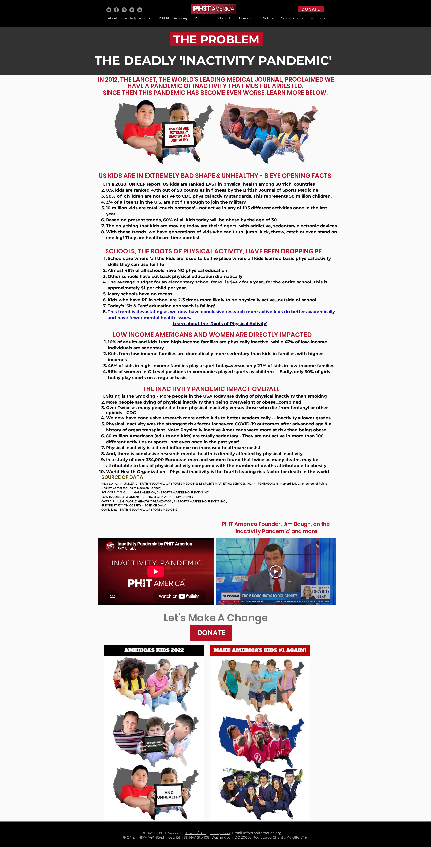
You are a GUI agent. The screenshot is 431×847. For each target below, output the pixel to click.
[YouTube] (108, 9)
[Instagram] (124, 9)
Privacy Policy (220, 833)
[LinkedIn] (139, 9)
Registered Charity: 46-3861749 (280, 837)
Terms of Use (195, 833)
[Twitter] (131, 9)
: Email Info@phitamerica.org (258, 833)
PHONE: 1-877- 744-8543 (144, 837)
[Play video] (276, 571)
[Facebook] (116, 9)
